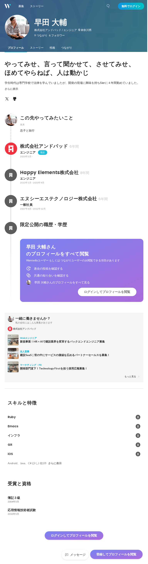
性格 (52, 48)
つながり (66, 48)
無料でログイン (131, 6)
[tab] (16, 47)
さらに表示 (11, 89)
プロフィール (16, 48)
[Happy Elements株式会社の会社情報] (11, 175)
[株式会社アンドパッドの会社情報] (11, 148)
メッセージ (78, 554)
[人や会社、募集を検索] (108, 6)
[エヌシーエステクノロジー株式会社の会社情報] (11, 201)
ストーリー (37, 48)
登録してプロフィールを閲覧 (116, 554)
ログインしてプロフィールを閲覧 (107, 292)
